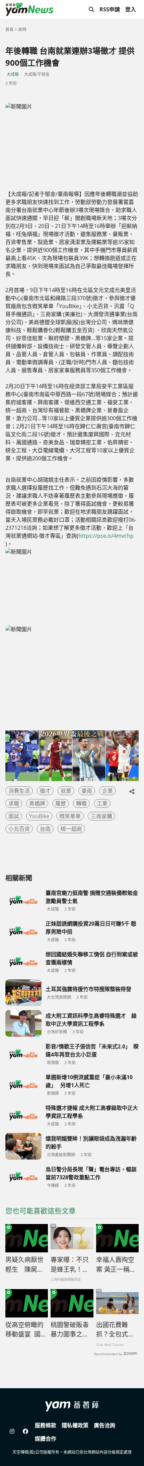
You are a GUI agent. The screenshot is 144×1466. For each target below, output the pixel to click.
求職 (13, 803)
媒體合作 (45, 1438)
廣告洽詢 (104, 1425)
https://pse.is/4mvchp (106, 535)
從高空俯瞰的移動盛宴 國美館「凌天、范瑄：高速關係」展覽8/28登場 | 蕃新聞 (26, 1329)
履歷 (60, 803)
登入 (130, 9)
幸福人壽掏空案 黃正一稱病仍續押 (116, 1264)
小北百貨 (19, 828)
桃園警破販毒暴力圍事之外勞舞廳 (70, 1329)
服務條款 (45, 1425)
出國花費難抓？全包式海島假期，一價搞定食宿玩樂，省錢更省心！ (115, 1329)
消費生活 (19, 790)
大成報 (13, 74)
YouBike (39, 816)
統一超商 (71, 828)
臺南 (86, 790)
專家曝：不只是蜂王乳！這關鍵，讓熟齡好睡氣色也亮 (70, 1264)
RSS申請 (109, 9)
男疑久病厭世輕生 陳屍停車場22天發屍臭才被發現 (25, 1264)
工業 (102, 803)
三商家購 (101, 816)
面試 (13, 816)
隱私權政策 (75, 1425)
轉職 (81, 803)
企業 (107, 790)
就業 (66, 790)
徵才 (45, 790)
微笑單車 (70, 816)
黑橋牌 (37, 803)
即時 (22, 29)
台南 (45, 828)
